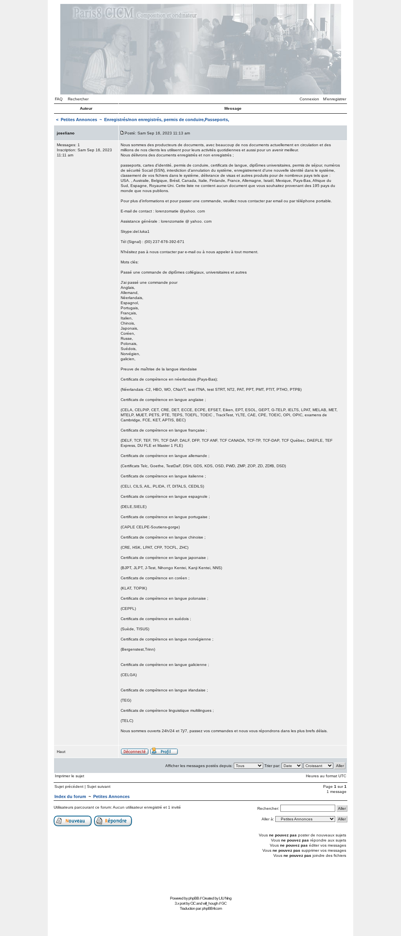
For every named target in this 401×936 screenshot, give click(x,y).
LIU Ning (225, 898)
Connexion (309, 99)
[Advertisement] (200, 876)
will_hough (210, 903)
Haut (61, 751)
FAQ (59, 99)
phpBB (193, 898)
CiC (192, 903)
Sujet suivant (98, 786)
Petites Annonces (79, 119)
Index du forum (70, 796)
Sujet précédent (68, 786)
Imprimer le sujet (69, 776)
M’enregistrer (334, 99)
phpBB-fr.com (212, 908)
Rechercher (78, 99)
